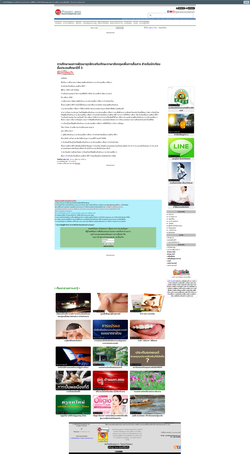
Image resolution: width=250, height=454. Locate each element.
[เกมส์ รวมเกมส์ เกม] (135, 24)
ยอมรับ (246, 2)
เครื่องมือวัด (171, 256)
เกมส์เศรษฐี (189, 290)
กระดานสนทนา (173, 221)
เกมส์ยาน (188, 294)
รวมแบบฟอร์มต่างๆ (173, 242)
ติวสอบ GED (171, 252)
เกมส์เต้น (174, 284)
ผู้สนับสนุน (171, 232)
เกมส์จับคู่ (178, 290)
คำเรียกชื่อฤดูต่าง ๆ (181, 134)
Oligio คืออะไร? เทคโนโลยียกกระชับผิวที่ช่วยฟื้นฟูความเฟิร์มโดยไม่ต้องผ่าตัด (110, 417)
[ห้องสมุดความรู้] (90, 24)
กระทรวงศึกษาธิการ (173, 249)
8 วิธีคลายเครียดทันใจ (181, 207)
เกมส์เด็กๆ (174, 286)
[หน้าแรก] (58, 24)
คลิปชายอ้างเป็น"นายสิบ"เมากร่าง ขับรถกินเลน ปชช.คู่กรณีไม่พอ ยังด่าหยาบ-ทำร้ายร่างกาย (73, 315)
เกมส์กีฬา (183, 290)
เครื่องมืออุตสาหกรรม (174, 258)
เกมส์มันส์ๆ (176, 296)
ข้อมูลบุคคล (172, 228)
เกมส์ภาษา (189, 281)
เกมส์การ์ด (185, 286)
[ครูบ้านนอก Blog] (78, 24)
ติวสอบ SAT (171, 254)
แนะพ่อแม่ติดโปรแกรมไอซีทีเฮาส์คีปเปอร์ (181, 109)
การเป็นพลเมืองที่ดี (73, 391)
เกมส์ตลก (169, 288)
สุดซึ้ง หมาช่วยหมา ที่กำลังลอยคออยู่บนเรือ (147, 415)
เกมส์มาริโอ (187, 292)
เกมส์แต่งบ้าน (182, 296)
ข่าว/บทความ (172, 217)
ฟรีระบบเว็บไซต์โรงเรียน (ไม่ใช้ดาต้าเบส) (110, 391)
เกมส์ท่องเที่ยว (181, 283)
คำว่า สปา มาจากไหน (147, 314)
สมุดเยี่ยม (171, 219)
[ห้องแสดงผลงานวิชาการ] (116, 24)
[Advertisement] (110, 48)
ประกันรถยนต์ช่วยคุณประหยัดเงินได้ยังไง (147, 367)
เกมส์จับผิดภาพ (192, 286)
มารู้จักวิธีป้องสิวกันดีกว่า (73, 340)
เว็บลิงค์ (170, 223)
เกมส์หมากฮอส (189, 283)
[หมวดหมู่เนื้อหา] (103, 24)
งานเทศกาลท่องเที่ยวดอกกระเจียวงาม (147, 391)
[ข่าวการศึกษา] (69, 24)
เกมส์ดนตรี (183, 284)
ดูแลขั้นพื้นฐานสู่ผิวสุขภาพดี (110, 314)
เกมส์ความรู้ (190, 296)
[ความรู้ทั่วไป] (144, 24)
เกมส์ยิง (184, 294)
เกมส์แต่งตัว (174, 283)
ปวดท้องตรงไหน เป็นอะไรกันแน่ (181, 183)
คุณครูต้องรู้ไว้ (171, 240)
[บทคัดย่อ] (127, 24)
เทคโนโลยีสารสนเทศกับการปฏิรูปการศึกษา (73, 367)
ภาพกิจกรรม (172, 230)
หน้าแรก (171, 214)
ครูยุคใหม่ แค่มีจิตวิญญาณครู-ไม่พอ (73, 415)
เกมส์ (169, 261)
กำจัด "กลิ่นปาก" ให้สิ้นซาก (147, 340)
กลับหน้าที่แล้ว (162, 28)
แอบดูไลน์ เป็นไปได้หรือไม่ (181, 158)
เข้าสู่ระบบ (170, 238)
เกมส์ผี (174, 290)
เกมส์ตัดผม (175, 288)
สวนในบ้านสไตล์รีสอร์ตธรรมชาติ (110, 367)
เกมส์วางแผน (174, 292)
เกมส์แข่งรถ (178, 281)
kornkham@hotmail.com (100, 221)
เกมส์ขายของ (189, 284)
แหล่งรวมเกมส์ (172, 263)
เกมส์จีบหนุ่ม (181, 292)
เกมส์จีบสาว (172, 294)
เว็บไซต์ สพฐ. (171, 247)
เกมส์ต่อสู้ (183, 281)
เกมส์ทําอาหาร (189, 288)
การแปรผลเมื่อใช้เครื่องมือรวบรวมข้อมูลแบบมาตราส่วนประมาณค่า (110, 342)
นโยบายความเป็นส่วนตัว (77, 2)
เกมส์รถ (178, 284)
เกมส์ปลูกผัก (180, 286)
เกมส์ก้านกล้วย (182, 288)
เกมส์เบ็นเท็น (178, 294)
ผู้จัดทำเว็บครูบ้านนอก (175, 226)
